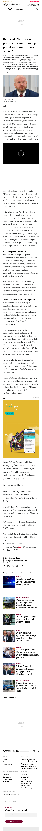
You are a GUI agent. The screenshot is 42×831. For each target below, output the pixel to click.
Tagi (31, 573)
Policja (18, 576)
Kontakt (5, 762)
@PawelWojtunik (16, 461)
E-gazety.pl (25, 777)
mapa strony (7, 798)
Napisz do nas (7, 764)
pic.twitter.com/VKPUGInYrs (16, 494)
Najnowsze (24, 573)
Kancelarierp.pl (26, 783)
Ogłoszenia (7, 777)
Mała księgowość (27, 781)
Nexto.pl (23, 779)
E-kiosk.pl (24, 775)
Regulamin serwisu (27, 764)
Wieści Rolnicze (26, 786)
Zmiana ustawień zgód (29, 762)
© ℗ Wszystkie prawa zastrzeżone (15, 560)
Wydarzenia (18, 9)
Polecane (15, 573)
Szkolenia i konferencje (11, 794)
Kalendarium (25, 798)
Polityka (6, 34)
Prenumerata (7, 779)
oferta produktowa (9, 801)
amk (4, 106)
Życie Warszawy (26, 788)
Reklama (6, 775)
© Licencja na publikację (11, 558)
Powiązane (6, 573)
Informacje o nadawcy (28, 766)
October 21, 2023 (10, 550)
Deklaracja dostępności (29, 768)
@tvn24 (14, 471)
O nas (5, 760)
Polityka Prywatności (28, 760)
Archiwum (6, 781)
